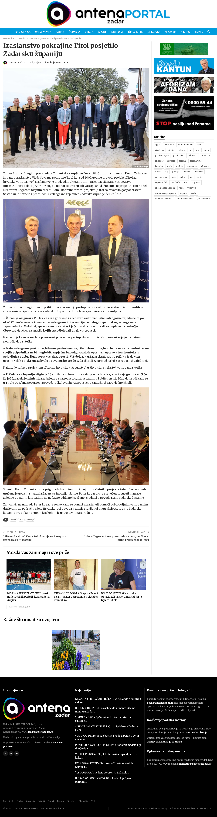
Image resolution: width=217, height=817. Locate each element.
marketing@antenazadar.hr (194, 763)
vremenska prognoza (165, 193)
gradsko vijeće (162, 155)
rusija (173, 177)
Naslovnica (22, 31)
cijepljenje (159, 150)
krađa (169, 166)
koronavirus (196, 161)
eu (190, 150)
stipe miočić (161, 182)
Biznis (199, 31)
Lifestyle (153, 31)
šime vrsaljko (203, 198)
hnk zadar (192, 155)
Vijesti (89, 31)
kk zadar (159, 161)
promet (186, 171)
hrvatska (205, 155)
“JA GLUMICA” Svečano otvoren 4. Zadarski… (102, 772)
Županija (74, 31)
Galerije (136, 31)
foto (197, 150)
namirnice (192, 166)
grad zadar (178, 155)
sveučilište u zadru (179, 182)
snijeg (200, 177)
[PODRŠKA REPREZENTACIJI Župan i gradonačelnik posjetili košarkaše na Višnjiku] (29, 574)
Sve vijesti (8, 801)
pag (166, 171)
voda (181, 188)
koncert (171, 161)
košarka (159, 166)
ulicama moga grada (165, 188)
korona (182, 161)
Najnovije (44, 31)
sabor (183, 177)
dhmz (182, 150)
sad (191, 177)
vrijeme (183, 193)
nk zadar (205, 166)
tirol (21, 520)
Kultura (117, 31)
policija (175, 171)
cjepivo (171, 150)
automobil (169, 144)
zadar (194, 193)
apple (157, 144)
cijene (200, 144)
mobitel (179, 166)
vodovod (191, 188)
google (206, 150)
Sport (102, 31)
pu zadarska (161, 177)
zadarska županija (164, 198)
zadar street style (184, 198)
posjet (13, 520)
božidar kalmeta (185, 144)
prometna (198, 171)
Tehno (185, 31)
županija (30, 520)
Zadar (60, 31)
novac (158, 171)
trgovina (196, 182)
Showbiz (170, 31)
